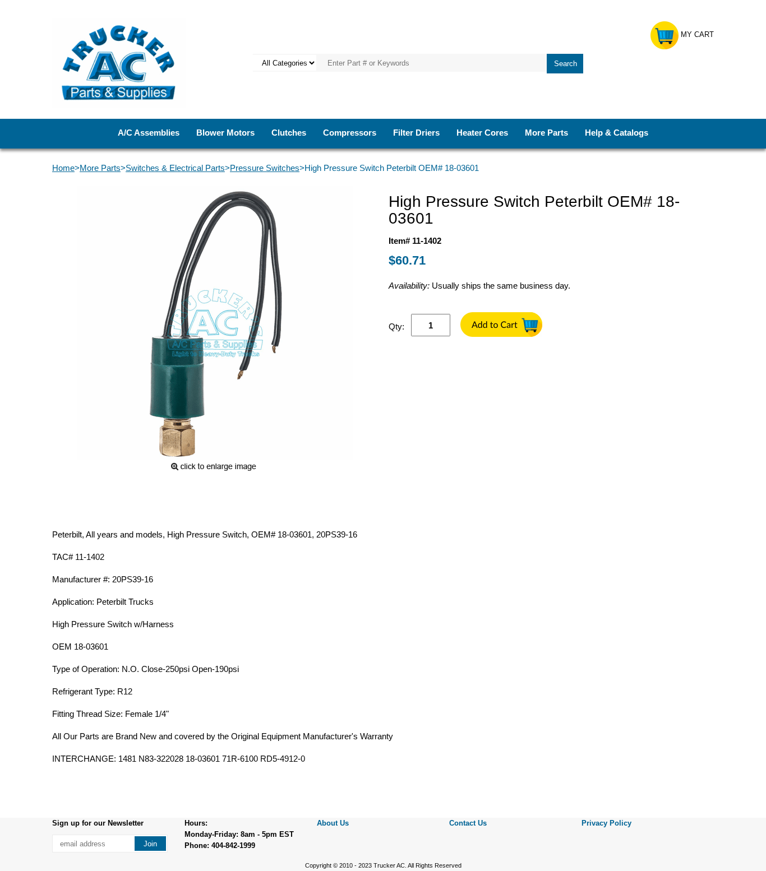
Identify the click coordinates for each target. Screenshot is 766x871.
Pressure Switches (264, 168)
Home (63, 168)
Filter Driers (416, 132)
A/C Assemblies (148, 132)
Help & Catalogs (616, 132)
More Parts (546, 132)
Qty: (396, 326)
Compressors (349, 132)
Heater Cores (482, 132)
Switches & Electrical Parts (175, 168)
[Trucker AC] (119, 62)
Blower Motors (225, 132)
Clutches (288, 132)
